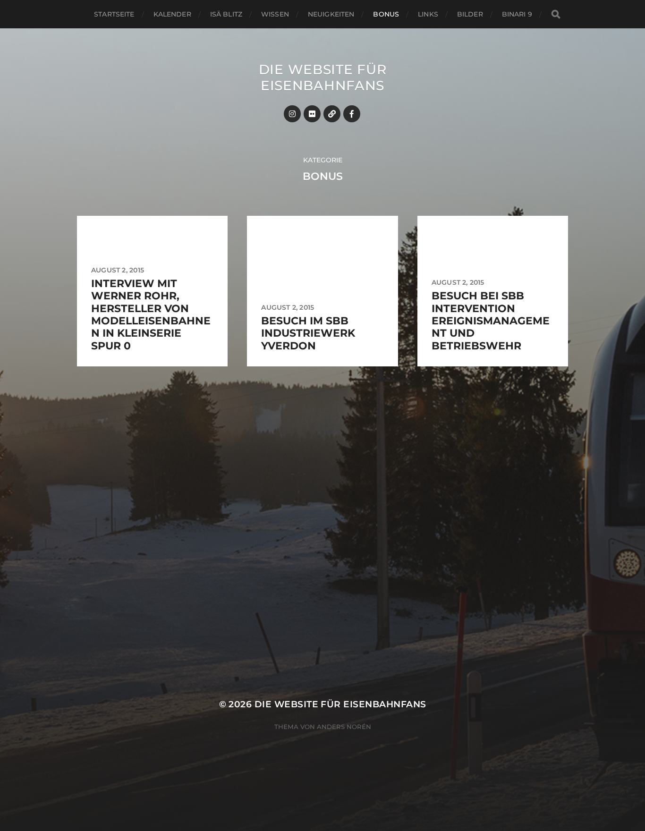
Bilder (470, 14)
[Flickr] (312, 113)
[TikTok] (331, 113)
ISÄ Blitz (226, 14)
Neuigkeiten (331, 14)
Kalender (172, 14)
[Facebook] (351, 113)
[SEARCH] (555, 14)
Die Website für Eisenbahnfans (323, 77)
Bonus (386, 14)
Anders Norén (344, 726)
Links (428, 14)
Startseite (114, 14)
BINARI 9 (517, 14)
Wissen (275, 14)
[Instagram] (292, 113)
